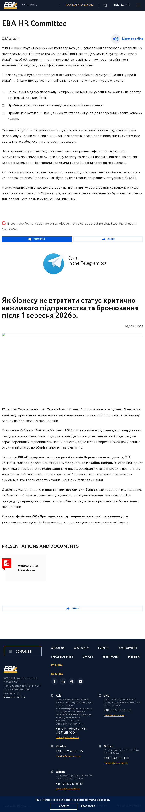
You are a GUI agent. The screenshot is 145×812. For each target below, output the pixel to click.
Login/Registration (79, 5)
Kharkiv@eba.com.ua (68, 756)
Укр (128, 5)
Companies (23, 652)
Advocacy (81, 648)
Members (134, 657)
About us (58, 648)
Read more (88, 806)
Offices (87, 657)
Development (127, 648)
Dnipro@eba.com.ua (116, 763)
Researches (110, 657)
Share (111, 239)
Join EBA (57, 665)
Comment (39, 239)
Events (103, 648)
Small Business (62, 657)
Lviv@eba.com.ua (114, 715)
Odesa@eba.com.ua (68, 789)
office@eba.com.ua (67, 738)
